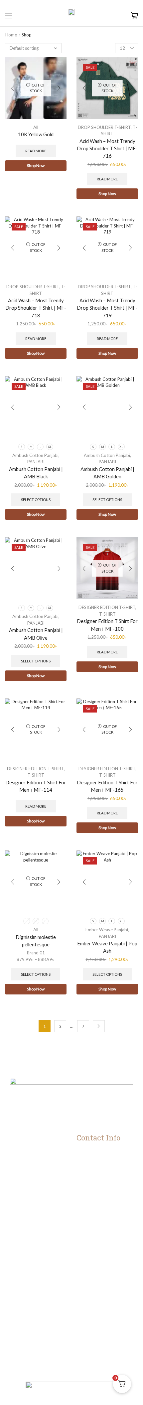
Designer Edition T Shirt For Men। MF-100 (107, 624)
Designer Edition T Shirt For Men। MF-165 (107, 786)
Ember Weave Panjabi (106, 929)
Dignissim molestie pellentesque (36, 940)
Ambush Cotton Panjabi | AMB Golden (107, 472)
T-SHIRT (107, 614)
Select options (36, 499)
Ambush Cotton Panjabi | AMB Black (36, 472)
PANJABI (36, 461)
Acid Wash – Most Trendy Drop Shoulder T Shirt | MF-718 (35, 307)
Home (11, 34)
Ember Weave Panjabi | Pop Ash (107, 947)
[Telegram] (86, 1369)
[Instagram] (57, 1369)
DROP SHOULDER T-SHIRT (104, 127)
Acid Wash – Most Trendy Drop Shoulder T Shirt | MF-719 (107, 307)
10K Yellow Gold (36, 134)
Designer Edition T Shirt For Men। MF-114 (35, 786)
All (35, 127)
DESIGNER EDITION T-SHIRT (106, 607)
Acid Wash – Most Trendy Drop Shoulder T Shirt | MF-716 (107, 148)
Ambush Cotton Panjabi (35, 455)
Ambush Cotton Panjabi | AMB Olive (36, 633)
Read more (35, 151)
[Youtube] (71, 1369)
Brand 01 (36, 952)
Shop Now (36, 165)
